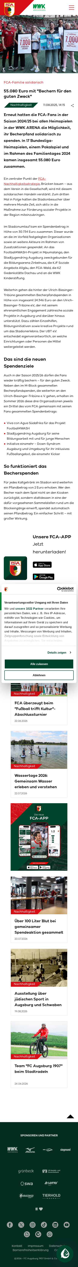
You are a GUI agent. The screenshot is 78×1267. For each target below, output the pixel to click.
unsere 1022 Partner (29, 608)
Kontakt (17, 1246)
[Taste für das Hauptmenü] (71, 7)
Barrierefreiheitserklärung (31, 1250)
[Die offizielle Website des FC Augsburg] (9, 9)
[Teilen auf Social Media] (74, 105)
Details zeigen (57, 652)
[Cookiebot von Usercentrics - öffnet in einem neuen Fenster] (57, 589)
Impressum (35, 1246)
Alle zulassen (39, 664)
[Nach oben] (70, 1114)
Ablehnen (39, 675)
